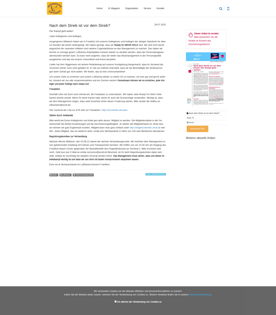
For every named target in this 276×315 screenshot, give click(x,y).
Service (147, 8)
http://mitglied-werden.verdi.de (145, 127)
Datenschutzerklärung (200, 294)
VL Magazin (114, 8)
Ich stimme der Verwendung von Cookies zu (139, 301)
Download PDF (197, 128)
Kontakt (160, 8)
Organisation (131, 8)
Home (99, 8)
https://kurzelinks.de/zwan (114, 110)
